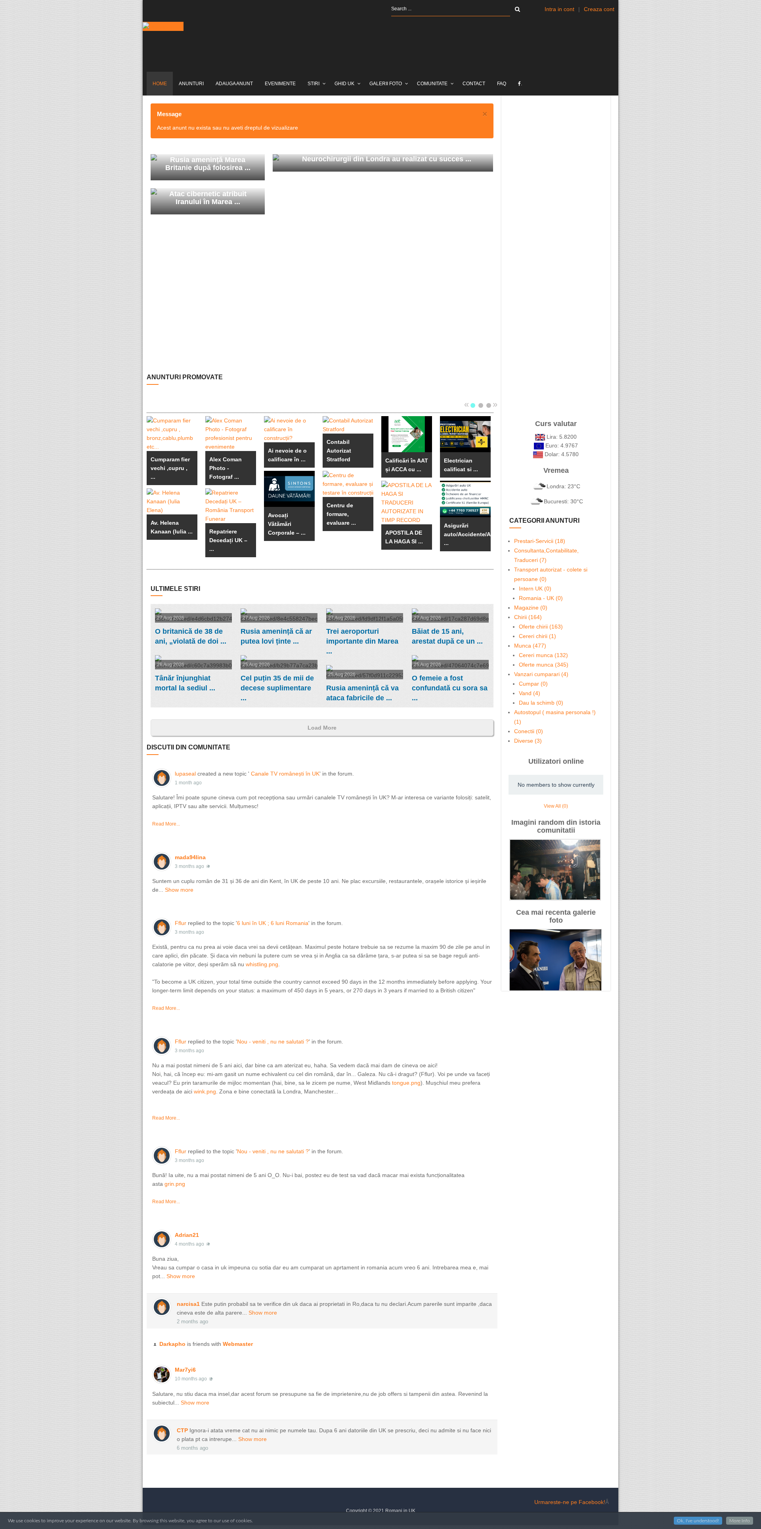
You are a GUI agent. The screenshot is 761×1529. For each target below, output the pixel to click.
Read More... (166, 824)
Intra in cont (559, 9)
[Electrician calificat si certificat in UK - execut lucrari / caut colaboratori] (465, 434)
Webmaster (238, 1344)
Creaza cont (599, 9)
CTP (182, 1430)
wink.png (205, 1091)
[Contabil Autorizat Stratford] (348, 425)
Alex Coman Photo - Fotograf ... (225, 468)
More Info (739, 1520)
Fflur (180, 923)
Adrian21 (187, 1235)
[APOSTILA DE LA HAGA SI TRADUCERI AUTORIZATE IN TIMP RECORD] (406, 502)
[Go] (517, 9)
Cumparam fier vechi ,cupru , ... (170, 468)
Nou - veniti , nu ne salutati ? (273, 1041)
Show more (179, 890)
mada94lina (190, 857)
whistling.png (262, 964)
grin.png (174, 1184)
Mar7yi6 (185, 1370)
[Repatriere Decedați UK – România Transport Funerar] (230, 505)
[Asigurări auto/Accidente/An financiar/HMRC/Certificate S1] (465, 499)
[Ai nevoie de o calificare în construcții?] (289, 429)
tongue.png (406, 1083)
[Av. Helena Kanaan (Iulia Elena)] (172, 501)
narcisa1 (188, 1304)
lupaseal (185, 773)
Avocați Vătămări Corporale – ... (287, 524)
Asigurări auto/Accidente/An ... (469, 534)
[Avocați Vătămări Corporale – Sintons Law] (289, 489)
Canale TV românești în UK (285, 773)
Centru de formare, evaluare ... (341, 514)
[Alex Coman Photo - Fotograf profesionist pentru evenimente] (230, 433)
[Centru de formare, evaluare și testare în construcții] (348, 484)
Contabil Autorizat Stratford (339, 451)
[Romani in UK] (163, 26)
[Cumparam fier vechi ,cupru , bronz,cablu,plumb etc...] (172, 433)
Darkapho (172, 1344)
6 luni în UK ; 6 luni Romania (272, 923)
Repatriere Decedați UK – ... (228, 540)
